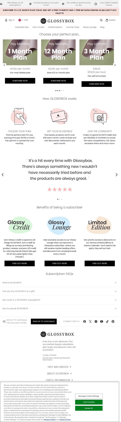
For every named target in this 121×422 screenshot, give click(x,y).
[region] (59, 402)
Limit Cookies (88, 402)
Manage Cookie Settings (88, 396)
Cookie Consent (49, 355)
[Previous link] (4, 65)
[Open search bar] (101, 20)
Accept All (89, 408)
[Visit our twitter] (90, 321)
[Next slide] (116, 174)
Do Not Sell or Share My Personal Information (56, 359)
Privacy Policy (50, 419)
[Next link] (115, 65)
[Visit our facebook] (84, 321)
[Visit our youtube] (101, 321)
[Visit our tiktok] (107, 321)
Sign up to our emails (44, 321)
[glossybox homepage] (59, 20)
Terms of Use (64, 419)
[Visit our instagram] (96, 321)
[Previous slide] (2, 174)
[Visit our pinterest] (113, 321)
